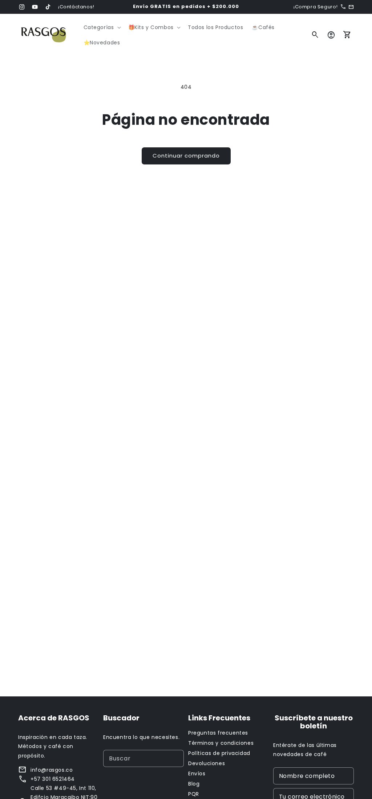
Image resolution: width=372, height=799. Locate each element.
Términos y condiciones (221, 743)
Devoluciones (206, 763)
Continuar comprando (186, 155)
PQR (193, 794)
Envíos (197, 773)
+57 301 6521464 (53, 779)
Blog (193, 783)
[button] (101, 27)
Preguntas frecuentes (218, 732)
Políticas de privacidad (219, 753)
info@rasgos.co (52, 770)
